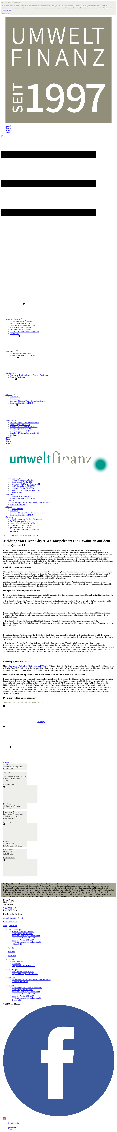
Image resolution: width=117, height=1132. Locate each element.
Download (9, 421)
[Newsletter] (15, 808)
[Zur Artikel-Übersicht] (4, 742)
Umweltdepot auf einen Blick (20, 353)
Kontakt (8, 128)
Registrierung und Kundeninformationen (24, 423)
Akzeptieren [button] (5, 14)
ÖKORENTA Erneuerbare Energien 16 (24, 332)
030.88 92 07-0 (8, 844)
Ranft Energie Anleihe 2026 (20, 323)
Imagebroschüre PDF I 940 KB (21, 403)
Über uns (8, 395)
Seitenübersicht (13, 1123)
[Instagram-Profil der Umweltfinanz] (4, 1119)
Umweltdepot (10, 351)
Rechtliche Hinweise (10, 922)
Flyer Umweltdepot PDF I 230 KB (22, 355)
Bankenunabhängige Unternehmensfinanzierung (27, 401)
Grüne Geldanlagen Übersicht (21, 321)
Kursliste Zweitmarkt (17, 377)
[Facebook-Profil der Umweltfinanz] (58, 1116)
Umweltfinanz (15, 397)
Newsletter (9, 130)
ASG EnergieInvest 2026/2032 (21, 327)
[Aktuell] (15, 769)
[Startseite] (58, 460)
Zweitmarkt (9, 373)
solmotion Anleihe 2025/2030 (20, 330)
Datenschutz (12, 1129)
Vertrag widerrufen (10, 926)
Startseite (6, 535)
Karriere (8, 132)
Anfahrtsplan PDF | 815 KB (13, 918)
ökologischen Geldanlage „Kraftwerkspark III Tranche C (29, 666)
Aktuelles (8, 126)
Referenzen (14, 399)
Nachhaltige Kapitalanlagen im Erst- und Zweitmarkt (29, 375)
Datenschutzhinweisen (104, 8)
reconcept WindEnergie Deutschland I (23, 325)
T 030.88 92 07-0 (9, 908)
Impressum (7, 10)
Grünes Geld (14, 334)
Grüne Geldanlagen (12, 319)
